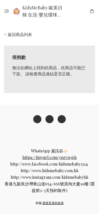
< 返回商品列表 (18, 34)
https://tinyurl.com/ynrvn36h (49, 157)
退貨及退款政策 (53, 203)
